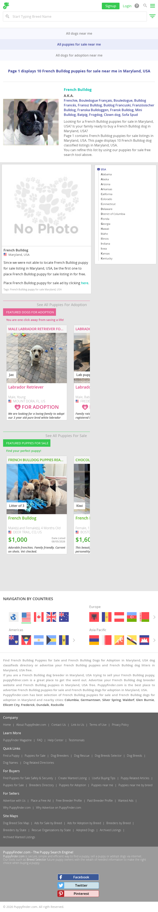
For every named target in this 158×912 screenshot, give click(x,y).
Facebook (81, 877)
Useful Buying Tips (103, 778)
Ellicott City (11, 705)
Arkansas (106, 189)
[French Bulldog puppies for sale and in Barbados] (64, 640)
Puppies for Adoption (72, 785)
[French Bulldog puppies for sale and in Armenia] (94, 640)
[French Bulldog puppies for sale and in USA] (26, 617)
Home (7, 725)
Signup (110, 6)
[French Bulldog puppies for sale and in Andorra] (107, 617)
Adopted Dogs (85, 830)
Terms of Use (98, 725)
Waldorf (128, 700)
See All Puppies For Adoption (62, 304)
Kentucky (107, 258)
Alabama (106, 174)
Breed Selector (36, 859)
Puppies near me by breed (135, 785)
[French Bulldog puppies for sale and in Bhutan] (119, 640)
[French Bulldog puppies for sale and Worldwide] (14, 617)
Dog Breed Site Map (16, 823)
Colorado (106, 199)
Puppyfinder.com (13, 856)
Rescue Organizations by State (51, 830)
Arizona (105, 184)
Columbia (72, 700)
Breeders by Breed (118, 823)
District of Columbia (113, 214)
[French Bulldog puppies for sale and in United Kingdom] (51, 617)
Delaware (106, 209)
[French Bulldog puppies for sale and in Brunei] (132, 640)
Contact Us (58, 725)
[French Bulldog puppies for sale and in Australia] (64, 617)
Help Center (55, 740)
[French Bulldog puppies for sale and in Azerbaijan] (132, 617)
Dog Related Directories (38, 763)
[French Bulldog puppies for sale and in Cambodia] (144, 640)
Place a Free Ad (41, 800)
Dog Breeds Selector (108, 756)
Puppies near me (102, 785)
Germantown (90, 700)
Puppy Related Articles (135, 778)
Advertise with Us (14, 800)
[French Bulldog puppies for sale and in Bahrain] (107, 640)
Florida (105, 219)
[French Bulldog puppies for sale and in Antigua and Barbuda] (26, 640)
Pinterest (81, 893)
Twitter (81, 885)
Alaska (105, 179)
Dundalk (42, 705)
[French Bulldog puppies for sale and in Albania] (94, 617)
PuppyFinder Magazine (17, 740)
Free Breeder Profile (69, 800)
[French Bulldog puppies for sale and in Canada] (39, 617)
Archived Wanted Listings (19, 837)
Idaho (104, 234)
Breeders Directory (41, 785)
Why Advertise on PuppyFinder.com (58, 807)
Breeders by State (14, 830)
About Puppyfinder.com (31, 725)
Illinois (105, 238)
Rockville (57, 705)
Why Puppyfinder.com (17, 807)
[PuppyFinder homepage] (6, 5)
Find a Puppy (11, 756)
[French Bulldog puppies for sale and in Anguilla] (14, 640)
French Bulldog (15, 250)
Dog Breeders (60, 756)
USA (103, 169)
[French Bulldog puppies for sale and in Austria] (119, 617)
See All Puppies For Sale (66, 435)
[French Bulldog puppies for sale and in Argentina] (39, 640)
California (106, 194)
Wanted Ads (126, 800)
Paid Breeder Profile (100, 800)
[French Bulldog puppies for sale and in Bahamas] (51, 640)
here (84, 283)
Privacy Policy (120, 725)
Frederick (28, 705)
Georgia (105, 224)
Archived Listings (110, 830)
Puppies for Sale (35, 756)
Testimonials (77, 740)
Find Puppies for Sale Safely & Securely (28, 778)
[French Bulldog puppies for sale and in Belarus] (144, 617)
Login (127, 6)
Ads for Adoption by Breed (84, 823)
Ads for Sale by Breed (48, 823)
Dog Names (10, 763)
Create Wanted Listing (72, 778)
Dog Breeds (134, 756)
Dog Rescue (81, 756)
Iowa (104, 248)
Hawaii (105, 229)
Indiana (105, 243)
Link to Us (77, 725)
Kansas (105, 253)
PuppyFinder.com (16, 852)
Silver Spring (111, 700)
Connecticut (108, 204)
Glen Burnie (145, 700)
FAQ (39, 740)
